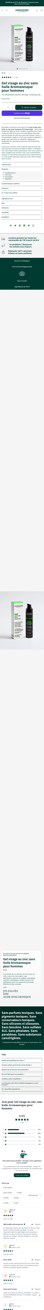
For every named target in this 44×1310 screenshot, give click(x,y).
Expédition (5, 217)
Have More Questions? (12, 1089)
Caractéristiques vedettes (11, 184)
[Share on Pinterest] (19, 225)
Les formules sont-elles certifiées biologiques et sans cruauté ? (20, 1084)
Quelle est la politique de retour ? (13, 1060)
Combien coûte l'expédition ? (12, 1079)
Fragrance (5, 188)
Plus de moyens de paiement (22, 118)
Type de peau (6, 164)
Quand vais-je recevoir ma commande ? (15, 1070)
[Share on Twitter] (15, 225)
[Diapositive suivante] (41, 3)
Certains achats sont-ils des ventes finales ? (17, 1065)
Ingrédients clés (7, 199)
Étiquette (5, 169)
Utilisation (5, 208)
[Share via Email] (28, 225)
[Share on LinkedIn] (24, 225)
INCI (3, 203)
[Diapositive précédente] (2, 3)
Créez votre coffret (10, 193)
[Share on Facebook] (10, 225)
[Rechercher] (7, 10)
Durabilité (5, 212)
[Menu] (2, 10)
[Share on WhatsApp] (33, 225)
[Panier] (41, 10)
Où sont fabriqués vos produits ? (13, 1074)
